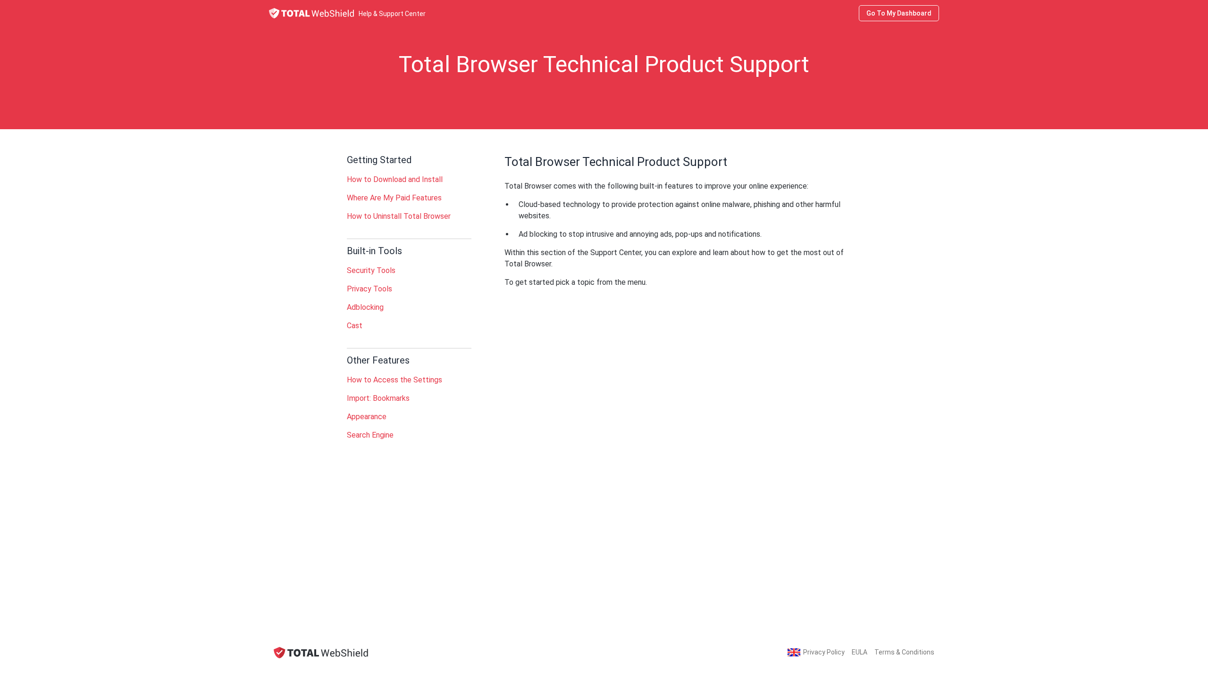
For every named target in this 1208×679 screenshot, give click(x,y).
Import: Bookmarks (378, 398)
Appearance (366, 416)
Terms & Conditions (904, 652)
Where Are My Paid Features (394, 197)
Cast (354, 325)
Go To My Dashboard (898, 13)
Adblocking (365, 307)
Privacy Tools (369, 288)
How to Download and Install (395, 179)
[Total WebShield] (321, 652)
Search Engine (370, 435)
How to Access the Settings (394, 379)
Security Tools (371, 270)
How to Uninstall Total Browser (399, 216)
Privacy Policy (824, 652)
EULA (859, 652)
